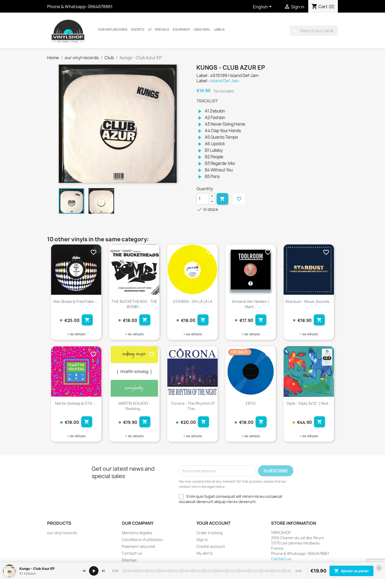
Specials (162, 30)
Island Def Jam (224, 81)
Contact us (132, 553)
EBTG (251, 403)
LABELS (219, 30)
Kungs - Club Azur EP (36, 568)
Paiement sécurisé (138, 546)
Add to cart (222, 198)
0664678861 (100, 6)
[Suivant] (103, 571)
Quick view (93, 284)
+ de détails (76, 334)
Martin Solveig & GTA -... (76, 403)
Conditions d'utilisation (142, 539)
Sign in (202, 539)
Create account (210, 546)
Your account (213, 523)
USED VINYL (202, 30)
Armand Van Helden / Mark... (250, 304)
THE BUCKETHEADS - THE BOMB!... (134, 304)
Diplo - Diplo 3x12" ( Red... (309, 403)
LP (149, 30)
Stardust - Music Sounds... (309, 301)
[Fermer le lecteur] (379, 568)
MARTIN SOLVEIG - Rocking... (134, 406)
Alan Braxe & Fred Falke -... (76, 301)
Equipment (181, 30)
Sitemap (129, 560)
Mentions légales (137, 532)
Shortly (138, 30)
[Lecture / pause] (93, 571)
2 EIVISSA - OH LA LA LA (192, 301)
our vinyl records (113, 30)
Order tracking (209, 532)
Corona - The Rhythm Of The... (192, 406)
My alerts (204, 553)
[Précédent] (84, 571)
